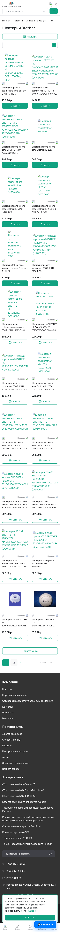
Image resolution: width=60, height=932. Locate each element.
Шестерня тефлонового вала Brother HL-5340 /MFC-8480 (13, 208)
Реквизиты (8, 712)
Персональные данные (14, 695)
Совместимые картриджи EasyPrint (21, 826)
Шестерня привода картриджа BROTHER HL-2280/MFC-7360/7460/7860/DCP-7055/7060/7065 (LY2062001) (43, 268)
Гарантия (7, 745)
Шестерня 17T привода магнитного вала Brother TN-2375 (14, 268)
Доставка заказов (12, 733)
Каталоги (18, 20)
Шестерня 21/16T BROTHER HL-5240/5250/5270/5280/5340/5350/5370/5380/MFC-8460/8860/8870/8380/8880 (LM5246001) (15, 622)
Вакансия (7, 718)
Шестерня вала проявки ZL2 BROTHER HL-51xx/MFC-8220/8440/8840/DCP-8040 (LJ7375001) (45, 563)
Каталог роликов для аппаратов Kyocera (24, 801)
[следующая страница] (20, 662)
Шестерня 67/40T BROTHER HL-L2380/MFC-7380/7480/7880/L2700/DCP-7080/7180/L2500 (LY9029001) (45, 504)
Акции (5, 757)
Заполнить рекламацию (15, 763)
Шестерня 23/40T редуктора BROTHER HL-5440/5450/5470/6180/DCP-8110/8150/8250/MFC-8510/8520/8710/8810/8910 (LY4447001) (45, 90)
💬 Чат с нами (45, 924)
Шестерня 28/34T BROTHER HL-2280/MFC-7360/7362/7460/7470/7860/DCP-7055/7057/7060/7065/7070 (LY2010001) (15, 563)
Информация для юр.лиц (15, 751)
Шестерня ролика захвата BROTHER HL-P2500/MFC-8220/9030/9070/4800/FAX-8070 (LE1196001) (15, 504)
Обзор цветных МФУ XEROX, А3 (19, 796)
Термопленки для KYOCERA (17, 838)
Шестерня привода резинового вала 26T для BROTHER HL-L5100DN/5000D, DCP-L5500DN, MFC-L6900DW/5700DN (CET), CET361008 (14, 90)
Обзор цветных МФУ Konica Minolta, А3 (23, 790)
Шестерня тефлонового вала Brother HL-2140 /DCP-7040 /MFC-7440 (45, 208)
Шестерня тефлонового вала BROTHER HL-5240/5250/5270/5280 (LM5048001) (43, 445)
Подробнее (32, 910)
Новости (7, 689)
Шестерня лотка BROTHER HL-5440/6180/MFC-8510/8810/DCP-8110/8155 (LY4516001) (44, 327)
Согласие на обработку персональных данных (27, 700)
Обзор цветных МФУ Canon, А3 (18, 784)
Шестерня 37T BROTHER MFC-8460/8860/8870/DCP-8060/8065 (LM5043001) (44, 622)
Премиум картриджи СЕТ (15, 832)
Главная (6, 20)
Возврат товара (11, 768)
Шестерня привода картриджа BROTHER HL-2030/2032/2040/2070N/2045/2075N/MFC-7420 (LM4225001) (15, 386)
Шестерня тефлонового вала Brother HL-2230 (43, 148)
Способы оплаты (11, 739)
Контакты (7, 706)
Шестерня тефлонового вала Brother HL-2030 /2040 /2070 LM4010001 (43, 386)
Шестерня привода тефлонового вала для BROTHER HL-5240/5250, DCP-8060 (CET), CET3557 (14, 327)
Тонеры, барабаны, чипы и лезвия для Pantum (27, 843)
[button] (54, 11)
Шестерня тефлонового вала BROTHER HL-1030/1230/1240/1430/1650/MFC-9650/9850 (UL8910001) (15, 445)
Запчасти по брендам (36, 20)
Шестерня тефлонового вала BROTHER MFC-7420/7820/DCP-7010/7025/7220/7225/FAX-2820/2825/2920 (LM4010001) (14, 149)
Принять (30, 917)
